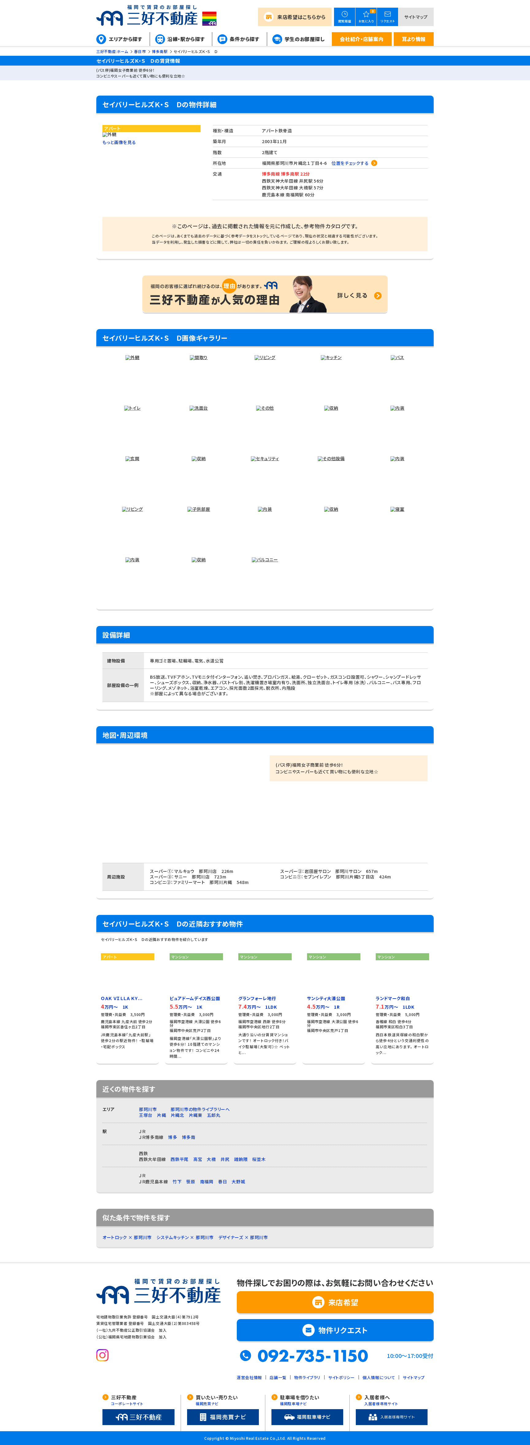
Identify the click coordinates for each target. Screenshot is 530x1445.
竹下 (177, 1181)
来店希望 (301, 17)
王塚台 (145, 1115)
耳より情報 (414, 39)
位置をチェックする (350, 163)
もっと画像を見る (119, 142)
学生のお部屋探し (305, 39)
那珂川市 (148, 1109)
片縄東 (195, 1115)
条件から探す (244, 39)
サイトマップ (416, 17)
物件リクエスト (343, 1330)
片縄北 (177, 1115)
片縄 (161, 1115)
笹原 (190, 1181)
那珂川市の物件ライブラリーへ (200, 1109)
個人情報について (379, 1377)
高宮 (197, 1159)
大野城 (238, 1181)
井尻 (225, 1159)
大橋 (211, 1159)
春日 (222, 1181)
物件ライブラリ (307, 1377)
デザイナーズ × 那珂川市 (243, 1237)
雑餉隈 (241, 1159)
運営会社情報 (249, 1377)
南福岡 (206, 1181)
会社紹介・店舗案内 (361, 39)
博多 (172, 1137)
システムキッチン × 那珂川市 (185, 1237)
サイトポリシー (341, 1377)
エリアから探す (125, 39)
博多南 (188, 1137)
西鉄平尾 (180, 1159)
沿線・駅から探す (186, 39)
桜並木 (259, 1159)
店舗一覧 (278, 1377)
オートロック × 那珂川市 (127, 1237)
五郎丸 (214, 1115)
